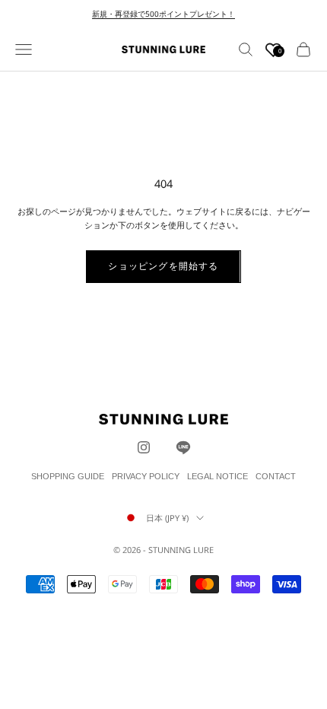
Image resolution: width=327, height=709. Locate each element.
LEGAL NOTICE (217, 476)
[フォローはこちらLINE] (183, 447)
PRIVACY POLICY (145, 476)
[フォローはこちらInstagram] (143, 447)
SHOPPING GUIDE (67, 476)
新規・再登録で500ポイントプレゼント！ (163, 13)
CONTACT (276, 476)
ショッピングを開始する (163, 265)
